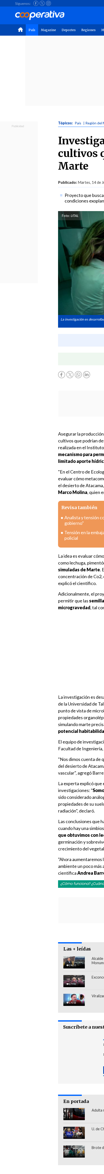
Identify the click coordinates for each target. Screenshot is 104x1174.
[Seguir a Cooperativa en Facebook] (35, 3)
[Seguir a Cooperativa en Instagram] (48, 3)
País (32, 30)
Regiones (88, 30)
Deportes (69, 30)
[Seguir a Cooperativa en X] (42, 3)
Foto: (66, 216)
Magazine (48, 30)
